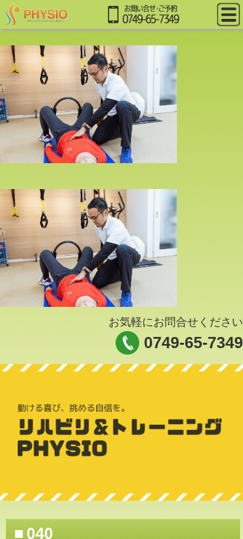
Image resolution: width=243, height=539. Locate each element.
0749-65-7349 (193, 343)
